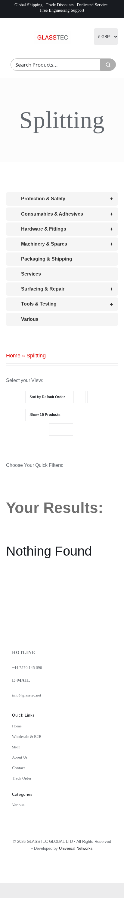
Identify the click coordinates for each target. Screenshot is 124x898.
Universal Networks (76, 848)
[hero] (52, 33)
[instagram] (67, 871)
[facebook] (80, 871)
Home (13, 356)
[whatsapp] (107, 871)
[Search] (108, 64)
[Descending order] (93, 397)
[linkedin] (93, 871)
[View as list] (67, 429)
